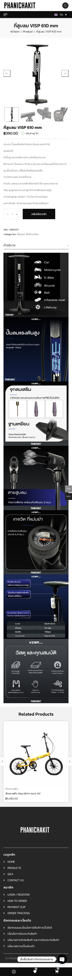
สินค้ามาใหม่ (32, 234)
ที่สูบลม (21, 234)
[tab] (36, 245)
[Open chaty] (62, 959)
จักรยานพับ (11, 789)
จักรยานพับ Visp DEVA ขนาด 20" (23, 793)
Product (28, 31)
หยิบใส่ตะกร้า (38, 214)
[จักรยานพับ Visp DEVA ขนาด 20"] (36, 753)
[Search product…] (65, 5)
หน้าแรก (14, 31)
